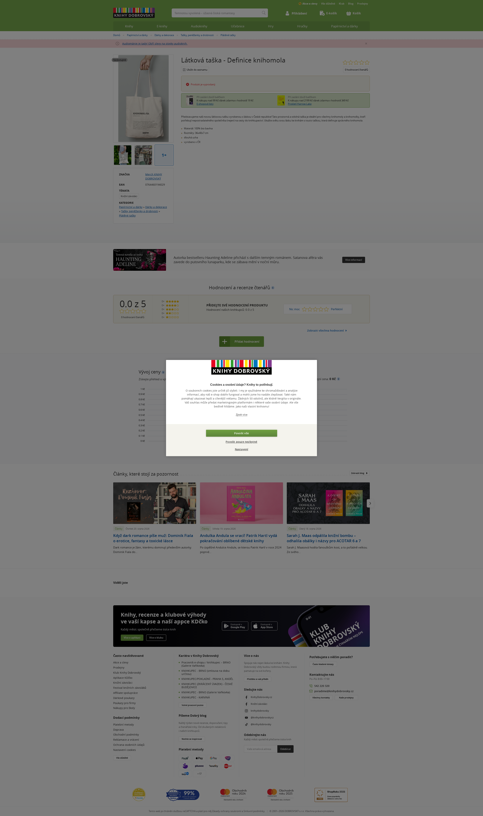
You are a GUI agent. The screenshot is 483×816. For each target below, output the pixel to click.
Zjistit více (241, 414)
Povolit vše (241, 433)
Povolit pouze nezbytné (241, 441)
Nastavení (241, 449)
